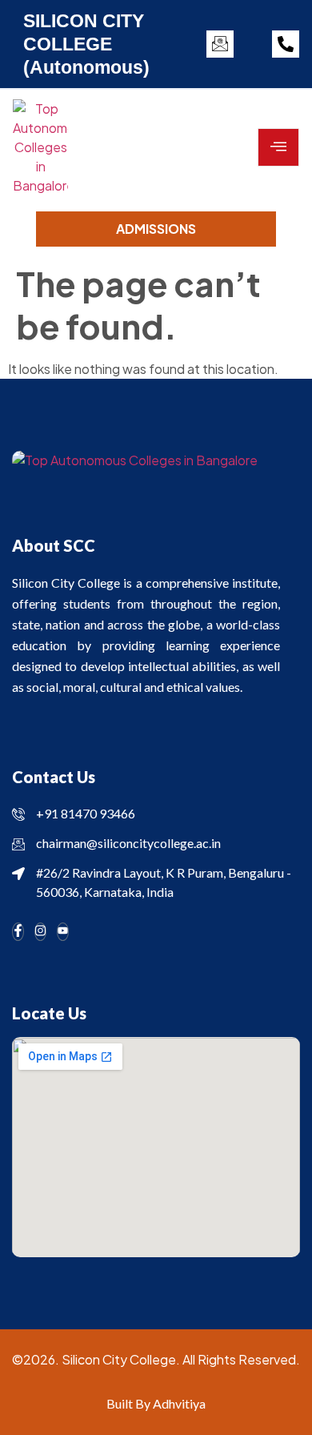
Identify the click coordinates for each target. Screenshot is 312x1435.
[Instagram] (40, 931)
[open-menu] (278, 147)
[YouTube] (63, 931)
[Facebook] (18, 931)
